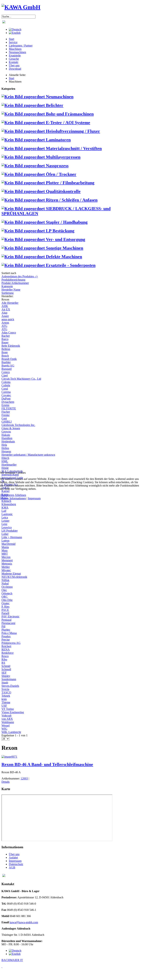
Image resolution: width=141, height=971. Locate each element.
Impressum (34, 498)
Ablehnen (20, 495)
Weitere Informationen (13, 498)
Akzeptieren (7, 495)
